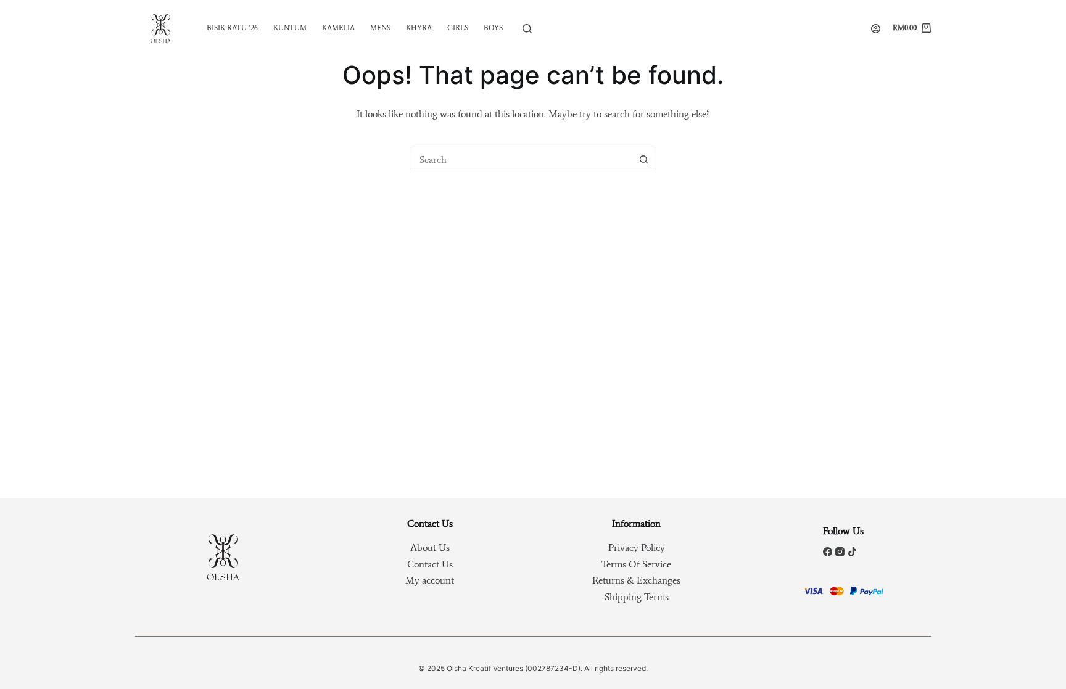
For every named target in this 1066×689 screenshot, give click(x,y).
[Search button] (643, 159)
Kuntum (290, 27)
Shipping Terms (637, 597)
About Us (430, 547)
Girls (457, 27)
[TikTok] (852, 551)
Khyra (419, 27)
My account (429, 580)
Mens (380, 27)
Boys (493, 27)
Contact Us (430, 564)
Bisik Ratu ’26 (232, 27)
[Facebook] (827, 551)
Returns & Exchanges (636, 580)
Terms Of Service (636, 564)
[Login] (875, 28)
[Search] (527, 28)
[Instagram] (840, 551)
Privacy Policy (636, 547)
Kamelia (338, 27)
